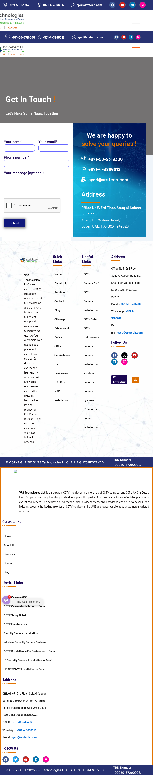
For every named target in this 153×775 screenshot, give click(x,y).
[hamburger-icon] (136, 20)
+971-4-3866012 (26, 730)
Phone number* (16, 157)
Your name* (13, 141)
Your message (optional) (23, 172)
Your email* (47, 141)
